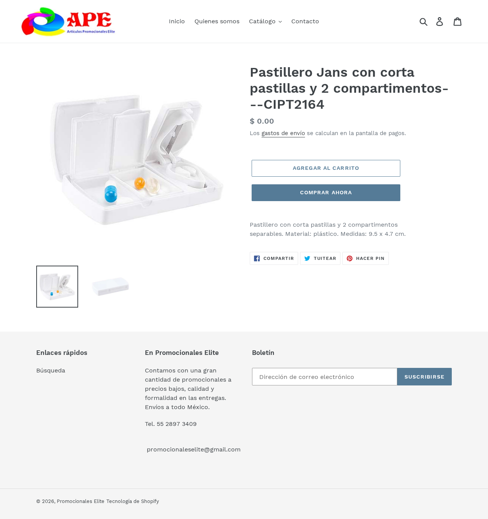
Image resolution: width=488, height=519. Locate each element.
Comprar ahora (326, 192)
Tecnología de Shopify (132, 501)
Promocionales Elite (80, 501)
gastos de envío (283, 133)
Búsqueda (50, 370)
